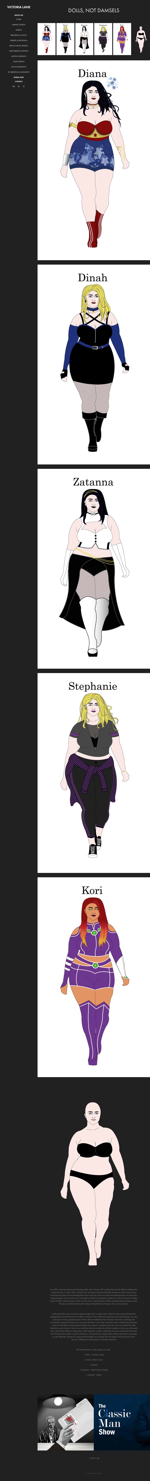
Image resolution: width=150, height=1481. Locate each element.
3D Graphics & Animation (19, 72)
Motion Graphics (18, 56)
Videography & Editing (18, 51)
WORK (18, 19)
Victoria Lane (18, 7)
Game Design (18, 61)
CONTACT (19, 81)
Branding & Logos (19, 35)
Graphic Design (18, 25)
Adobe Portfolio (97, 1473)
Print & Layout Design (19, 46)
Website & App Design (18, 40)
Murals (19, 30)
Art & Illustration (18, 67)
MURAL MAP (19, 77)
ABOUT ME (18, 15)
